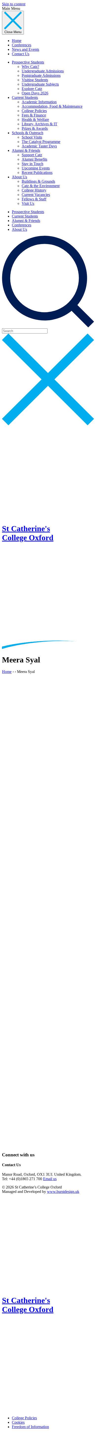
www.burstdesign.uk (63, 1191)
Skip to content (13, 4)
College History (34, 190)
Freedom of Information (30, 1427)
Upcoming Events (36, 168)
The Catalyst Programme (41, 142)
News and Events (25, 49)
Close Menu (12, 32)
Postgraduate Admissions (41, 75)
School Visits (32, 137)
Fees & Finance (34, 115)
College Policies (34, 111)
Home (16, 41)
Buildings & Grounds (38, 181)
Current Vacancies (36, 195)
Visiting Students (35, 80)
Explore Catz (32, 89)
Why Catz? (30, 67)
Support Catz (32, 155)
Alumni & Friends (26, 150)
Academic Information (39, 102)
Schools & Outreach (27, 133)
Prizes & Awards (35, 128)
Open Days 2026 (35, 93)
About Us (19, 177)
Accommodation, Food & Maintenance (52, 106)
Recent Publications (37, 172)
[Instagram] (48, 1145)
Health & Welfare (35, 119)
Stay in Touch (32, 164)
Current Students (25, 97)
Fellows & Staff (34, 199)
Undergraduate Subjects (40, 84)
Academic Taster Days (39, 146)
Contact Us (20, 54)
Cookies (18, 1422)
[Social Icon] (48, 1049)
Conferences (21, 45)
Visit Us (28, 203)
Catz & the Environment (41, 186)
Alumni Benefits (34, 159)
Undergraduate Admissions (43, 71)
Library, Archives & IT (39, 124)
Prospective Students (28, 62)
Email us (50, 1179)
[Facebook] (48, 940)
